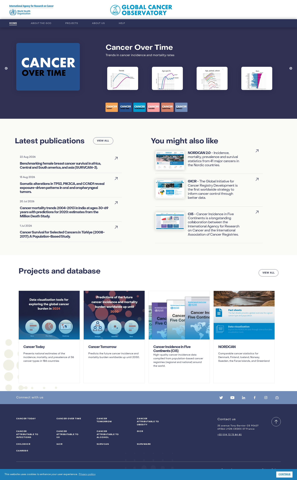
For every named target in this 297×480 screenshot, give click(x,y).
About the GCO (41, 23)
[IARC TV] (277, 397)
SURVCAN (103, 444)
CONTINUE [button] (284, 474)
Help (122, 23)
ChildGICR (23, 444)
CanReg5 (22, 450)
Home (13, 23)
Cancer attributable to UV (67, 434)
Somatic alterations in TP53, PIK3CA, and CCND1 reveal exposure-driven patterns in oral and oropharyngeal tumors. (62, 188)
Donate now (275, 10)
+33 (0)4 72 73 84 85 (229, 435)
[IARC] (31, 10)
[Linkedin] (243, 397)
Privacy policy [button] (87, 474)
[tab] (111, 107)
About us (98, 23)
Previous (6, 68)
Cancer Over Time (68, 418)
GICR (140, 431)
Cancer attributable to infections (27, 434)
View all (103, 140)
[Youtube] (232, 397)
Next (290, 68)
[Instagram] (266, 397)
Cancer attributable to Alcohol (108, 434)
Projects (71, 23)
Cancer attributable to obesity (148, 421)
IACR (59, 444)
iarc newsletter (245, 10)
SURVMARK (144, 444)
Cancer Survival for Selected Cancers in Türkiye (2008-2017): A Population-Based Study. (62, 234)
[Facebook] (254, 397)
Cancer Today (26, 418)
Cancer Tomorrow (104, 420)
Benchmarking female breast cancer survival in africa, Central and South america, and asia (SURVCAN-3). (60, 166)
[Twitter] (221, 397)
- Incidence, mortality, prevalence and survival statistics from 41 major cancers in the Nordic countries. (213, 159)
